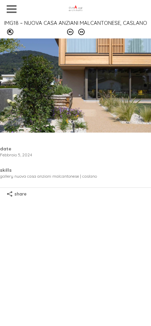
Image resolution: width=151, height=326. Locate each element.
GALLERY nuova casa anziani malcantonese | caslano (48, 176)
